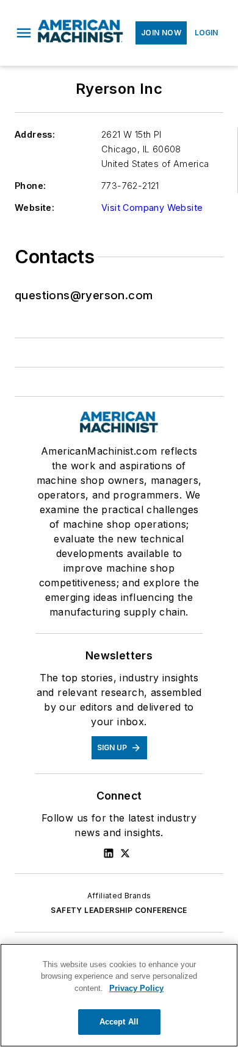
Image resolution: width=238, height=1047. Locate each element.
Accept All (119, 1021)
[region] (119, 995)
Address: (35, 134)
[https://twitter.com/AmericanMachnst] (125, 853)
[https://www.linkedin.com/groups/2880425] (109, 853)
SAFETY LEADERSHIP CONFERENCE (119, 910)
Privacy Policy (136, 988)
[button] (24, 33)
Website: (34, 207)
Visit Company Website (152, 207)
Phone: (30, 185)
